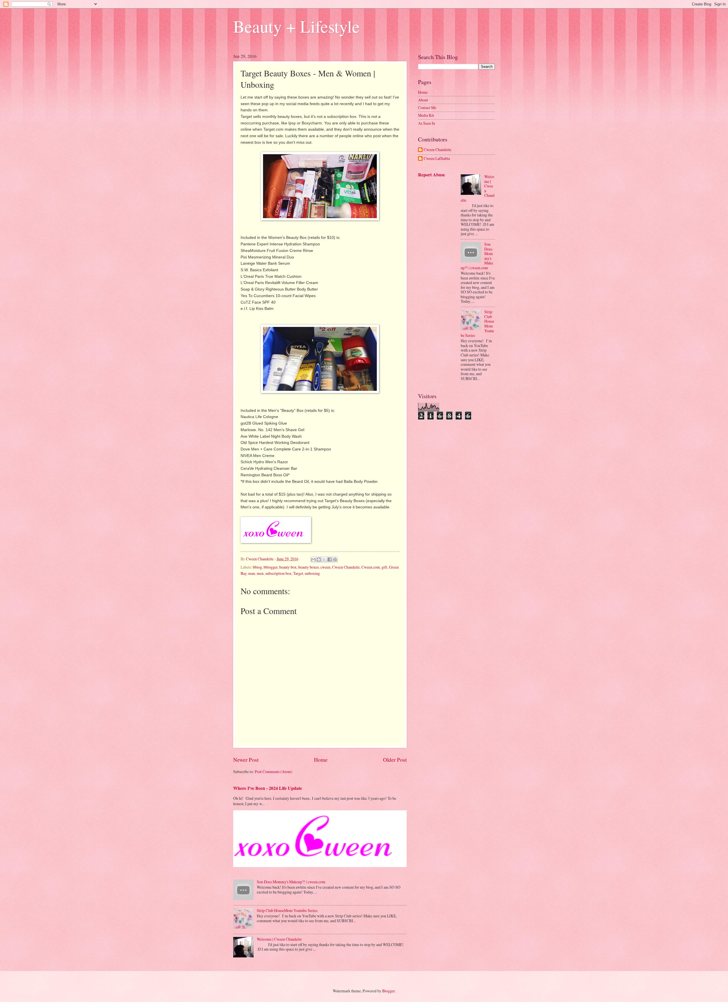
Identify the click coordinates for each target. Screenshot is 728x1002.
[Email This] (313, 559)
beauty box (288, 567)
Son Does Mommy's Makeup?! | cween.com (291, 881)
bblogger (271, 567)
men (260, 573)
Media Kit (426, 115)
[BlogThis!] (319, 559)
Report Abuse (431, 174)
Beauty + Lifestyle (296, 26)
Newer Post (245, 759)
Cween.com (370, 567)
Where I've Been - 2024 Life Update (267, 788)
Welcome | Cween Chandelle (279, 939)
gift (384, 567)
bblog (257, 567)
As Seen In (426, 123)
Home (321, 759)
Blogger (388, 990)
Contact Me (427, 107)
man (251, 573)
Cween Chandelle (346, 567)
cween (325, 567)
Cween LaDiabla (437, 158)
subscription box (278, 573)
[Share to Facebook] (329, 559)
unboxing (312, 573)
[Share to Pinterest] (335, 559)
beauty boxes (308, 567)
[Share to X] (324, 559)
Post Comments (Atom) (273, 771)
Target (298, 573)
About (423, 100)
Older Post (395, 759)
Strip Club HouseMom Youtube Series (287, 910)
